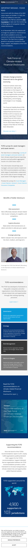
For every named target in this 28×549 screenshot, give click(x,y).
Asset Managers (21, 181)
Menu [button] (26, 2)
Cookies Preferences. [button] (16, 536)
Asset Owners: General (9, 183)
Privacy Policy (6, 533)
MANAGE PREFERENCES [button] (14, 540)
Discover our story (9, 131)
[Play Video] (14, 255)
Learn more (13, 302)
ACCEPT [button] (14, 545)
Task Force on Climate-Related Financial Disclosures (9, 2)
